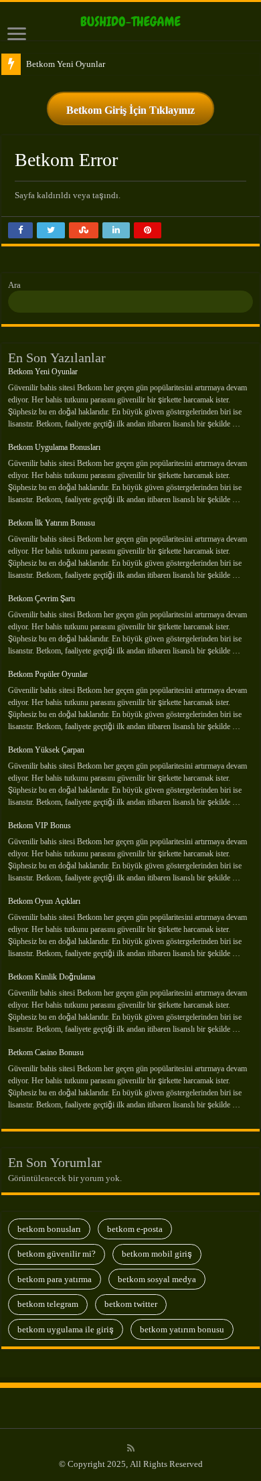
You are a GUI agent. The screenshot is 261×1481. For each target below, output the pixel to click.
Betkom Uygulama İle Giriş (65, 1329)
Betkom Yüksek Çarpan (46, 750)
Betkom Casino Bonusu (46, 1052)
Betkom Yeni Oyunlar (65, 64)
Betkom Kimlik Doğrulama (51, 977)
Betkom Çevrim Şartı (41, 598)
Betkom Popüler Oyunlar (48, 674)
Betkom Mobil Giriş (157, 1254)
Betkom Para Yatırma (54, 1279)
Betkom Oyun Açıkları (44, 901)
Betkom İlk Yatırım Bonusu (51, 523)
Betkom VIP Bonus (39, 825)
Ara (14, 285)
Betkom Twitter (130, 1304)
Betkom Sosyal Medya (157, 1279)
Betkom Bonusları (49, 1229)
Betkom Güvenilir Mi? (56, 1254)
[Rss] (131, 1448)
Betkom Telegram (47, 1304)
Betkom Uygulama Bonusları (54, 447)
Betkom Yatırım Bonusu (182, 1329)
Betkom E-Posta (135, 1229)
